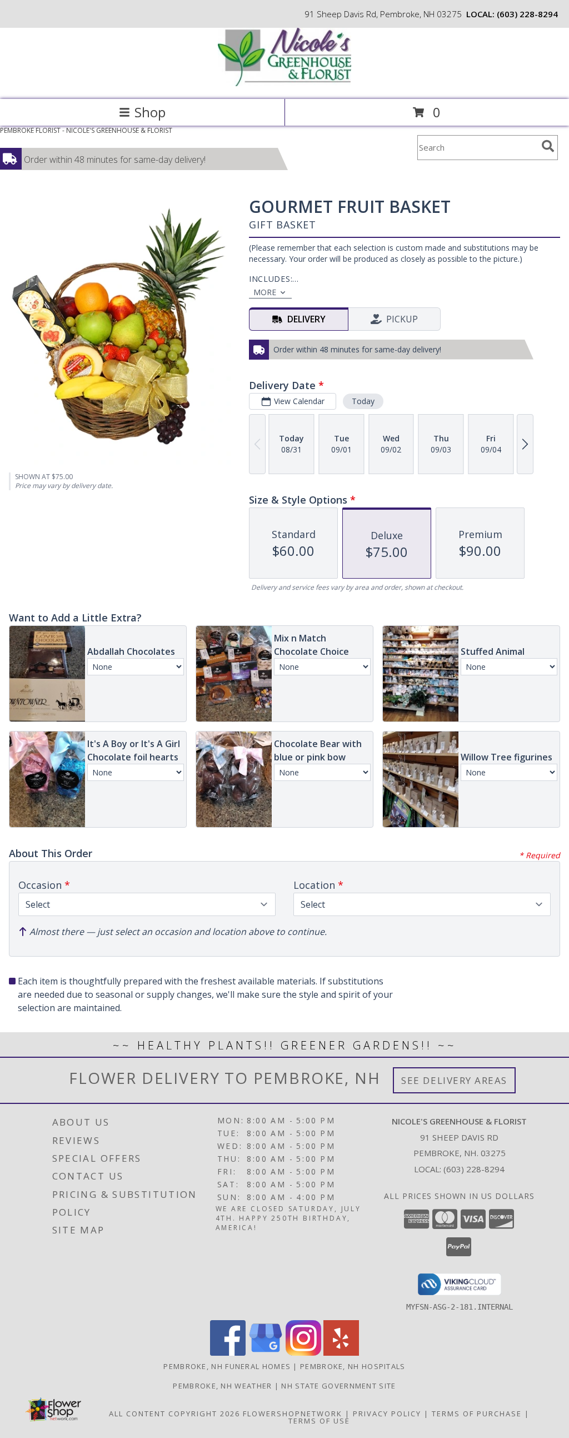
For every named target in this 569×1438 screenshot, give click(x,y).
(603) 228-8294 (527, 13)
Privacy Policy (387, 1414)
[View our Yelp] (341, 1352)
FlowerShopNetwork (292, 1414)
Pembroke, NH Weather (222, 1386)
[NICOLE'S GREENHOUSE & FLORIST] (284, 83)
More (264, 292)
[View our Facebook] (228, 1352)
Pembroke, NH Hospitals (353, 1366)
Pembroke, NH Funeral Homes (227, 1366)
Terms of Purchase (477, 1414)
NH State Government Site (338, 1386)
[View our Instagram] (303, 1352)
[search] (547, 146)
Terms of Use (319, 1421)
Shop (150, 112)
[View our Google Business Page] (265, 1352)
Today (363, 401)
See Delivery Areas (454, 1080)
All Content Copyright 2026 (174, 1414)
